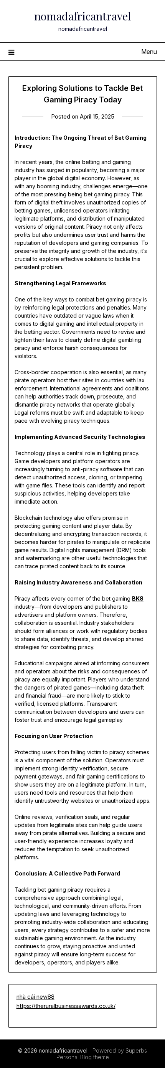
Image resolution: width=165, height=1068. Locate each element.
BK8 (138, 598)
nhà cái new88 (35, 996)
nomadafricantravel (82, 15)
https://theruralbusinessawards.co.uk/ (66, 1005)
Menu (149, 51)
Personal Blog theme (82, 1057)
